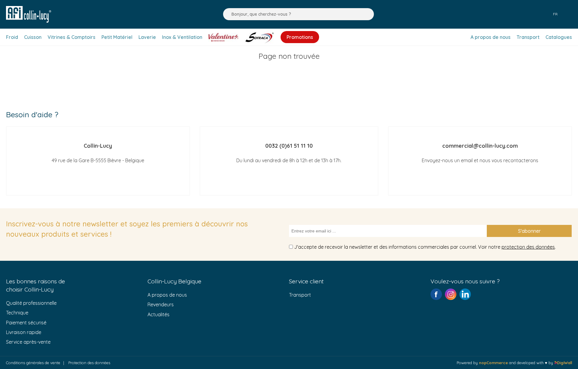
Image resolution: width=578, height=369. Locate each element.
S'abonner (529, 231)
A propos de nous (167, 295)
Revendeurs (161, 304)
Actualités (158, 314)
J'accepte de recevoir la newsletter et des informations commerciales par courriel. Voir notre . (425, 247)
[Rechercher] (226, 14)
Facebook (436, 294)
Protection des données (89, 362)
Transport (300, 295)
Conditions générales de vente (33, 362)
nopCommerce (493, 362)
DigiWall (564, 362)
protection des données (528, 247)
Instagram (450, 294)
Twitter (465, 294)
